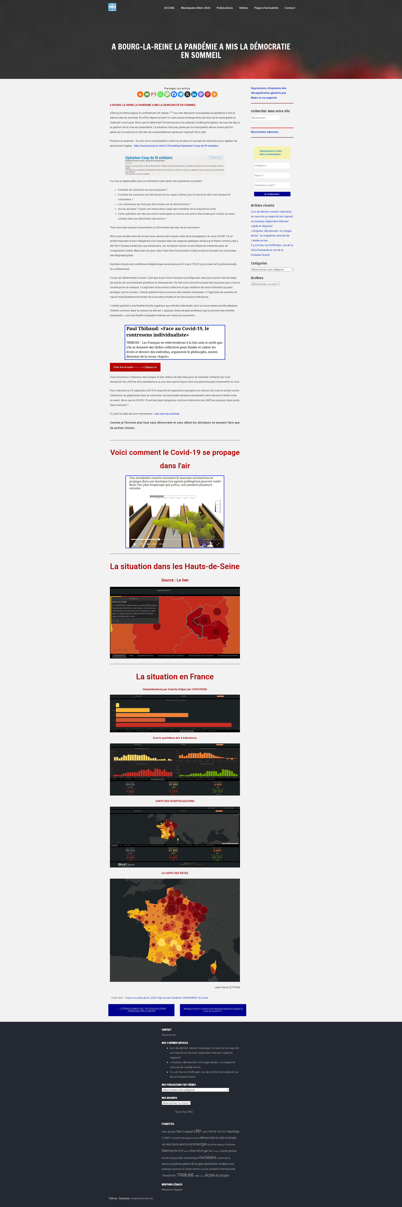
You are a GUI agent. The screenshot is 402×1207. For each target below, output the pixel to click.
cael (204, 1131)
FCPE (180, 1150)
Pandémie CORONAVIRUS (184, 997)
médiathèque (191, 1157)
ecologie (230, 1138)
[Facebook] (174, 94)
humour (216, 1151)
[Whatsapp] (160, 94)
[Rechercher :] (265, 117)
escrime (211, 1144)
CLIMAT (166, 1137)
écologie (222, 1175)
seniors (196, 1168)
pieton (177, 1164)
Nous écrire (169, 1034)
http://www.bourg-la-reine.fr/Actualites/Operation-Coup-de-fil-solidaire (176, 145)
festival (186, 1151)
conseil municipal (181, 1137)
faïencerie (169, 1150)
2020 (153, 997)
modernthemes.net (141, 1198)
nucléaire (207, 1157)
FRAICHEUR (196, 1150)
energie (200, 1143)
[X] (187, 94)
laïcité (165, 1157)
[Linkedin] (194, 94)
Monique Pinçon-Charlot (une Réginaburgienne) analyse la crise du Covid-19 (213, 1010)
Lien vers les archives (166, 413)
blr (198, 1131)
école (210, 1175)
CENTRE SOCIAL (216, 1131)
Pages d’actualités (266, 7)
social (204, 1168)
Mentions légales (172, 1189)
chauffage (232, 1131)
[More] (214, 94)
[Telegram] (181, 94)
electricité (186, 1144)
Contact (290, 7)
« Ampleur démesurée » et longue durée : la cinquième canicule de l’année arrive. (271, 235)
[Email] (147, 94)
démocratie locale (212, 1138)
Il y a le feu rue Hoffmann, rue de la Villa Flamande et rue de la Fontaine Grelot (272, 249)
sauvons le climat (182, 1168)
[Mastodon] (201, 94)
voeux (202, 1176)
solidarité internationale (222, 1168)
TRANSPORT (169, 1175)
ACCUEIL (169, 7)
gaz (206, 1151)
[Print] (140, 94)
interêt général (228, 1150)
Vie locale (203, 997)
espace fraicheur (226, 1144)
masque (173, 1157)
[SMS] (167, 94)
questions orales (216, 1164)
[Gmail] (154, 94)
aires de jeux (169, 1131)
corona (195, 1137)
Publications (225, 7)
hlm (211, 1150)
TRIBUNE (185, 1175)
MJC (181, 1157)
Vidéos (243, 7)
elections (172, 1144)
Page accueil (163, 997)
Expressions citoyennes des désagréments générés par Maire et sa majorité (269, 92)
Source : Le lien (175, 580)
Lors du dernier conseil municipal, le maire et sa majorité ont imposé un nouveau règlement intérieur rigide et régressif (204, 1052)
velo (197, 1175)
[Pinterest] (208, 94)
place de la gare (193, 1164)
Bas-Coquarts (186, 1131)
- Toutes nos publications (136, 997)
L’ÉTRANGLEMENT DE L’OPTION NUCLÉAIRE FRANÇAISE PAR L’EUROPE (141, 1010)
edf (164, 1144)
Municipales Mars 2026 (195, 7)
